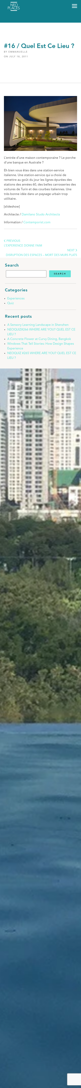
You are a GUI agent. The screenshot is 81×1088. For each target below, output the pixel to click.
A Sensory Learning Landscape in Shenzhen (38, 325)
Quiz (10, 303)
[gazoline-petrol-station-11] (40, 150)
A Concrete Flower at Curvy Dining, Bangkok (39, 339)
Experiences (16, 298)
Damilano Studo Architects (41, 214)
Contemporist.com (37, 222)
